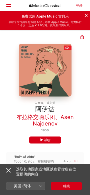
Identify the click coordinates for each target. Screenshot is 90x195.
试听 (47, 140)
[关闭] (86, 14)
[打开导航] (8, 5)
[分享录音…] (82, 37)
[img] (45, 5)
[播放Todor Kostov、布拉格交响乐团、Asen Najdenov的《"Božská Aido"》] (3, 161)
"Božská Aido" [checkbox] (24, 157)
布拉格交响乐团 (35, 117)
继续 (66, 186)
